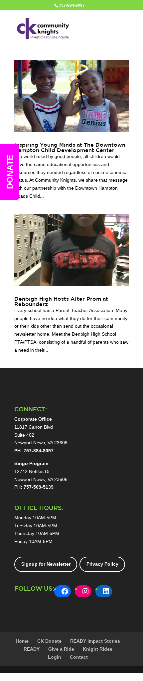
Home (22, 641)
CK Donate (49, 641)
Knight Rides (97, 649)
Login (54, 657)
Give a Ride (61, 649)
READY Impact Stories (95, 641)
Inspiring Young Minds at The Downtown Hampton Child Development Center (69, 147)
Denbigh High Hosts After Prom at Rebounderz (61, 301)
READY (32, 649)
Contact (79, 657)
